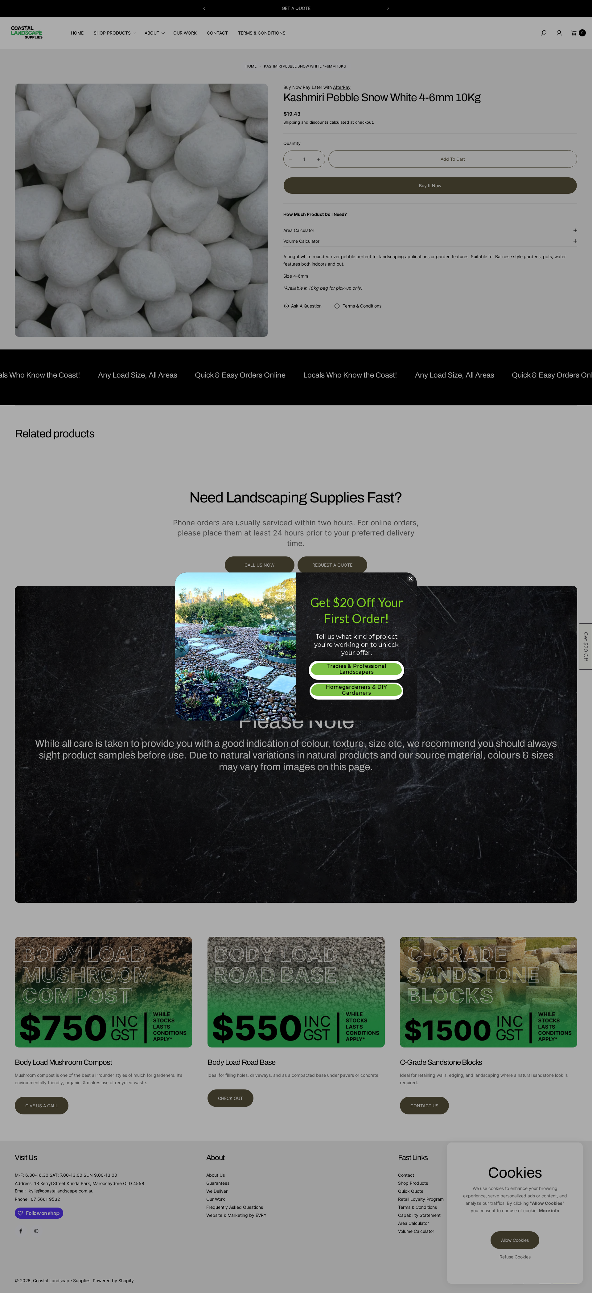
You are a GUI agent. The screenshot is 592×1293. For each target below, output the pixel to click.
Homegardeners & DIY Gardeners (356, 690)
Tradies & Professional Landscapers (357, 669)
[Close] (410, 578)
